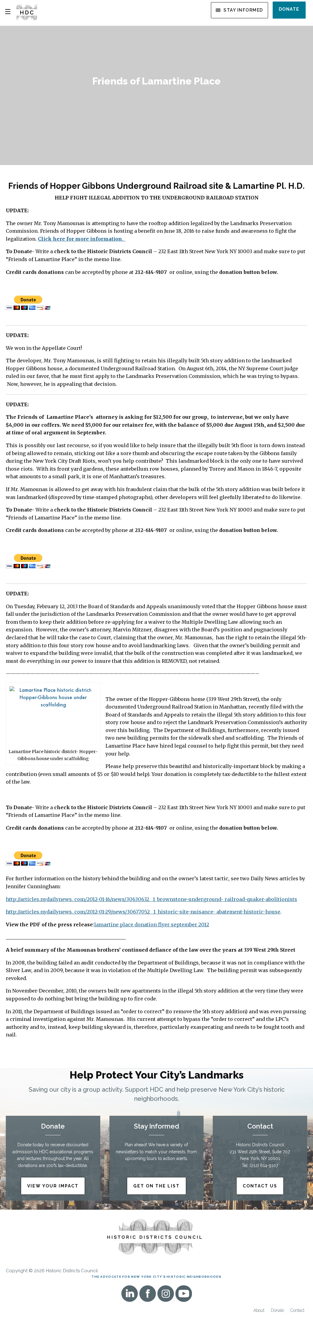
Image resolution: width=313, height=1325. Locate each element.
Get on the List (156, 1185)
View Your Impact (53, 1185)
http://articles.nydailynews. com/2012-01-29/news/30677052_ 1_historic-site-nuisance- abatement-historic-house (143, 912)
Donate (289, 9)
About (258, 1310)
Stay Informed (243, 10)
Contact (297, 1310)
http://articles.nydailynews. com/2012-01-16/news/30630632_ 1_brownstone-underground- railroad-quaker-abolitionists (151, 899)
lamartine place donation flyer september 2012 (151, 924)
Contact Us (260, 1185)
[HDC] (27, 12)
